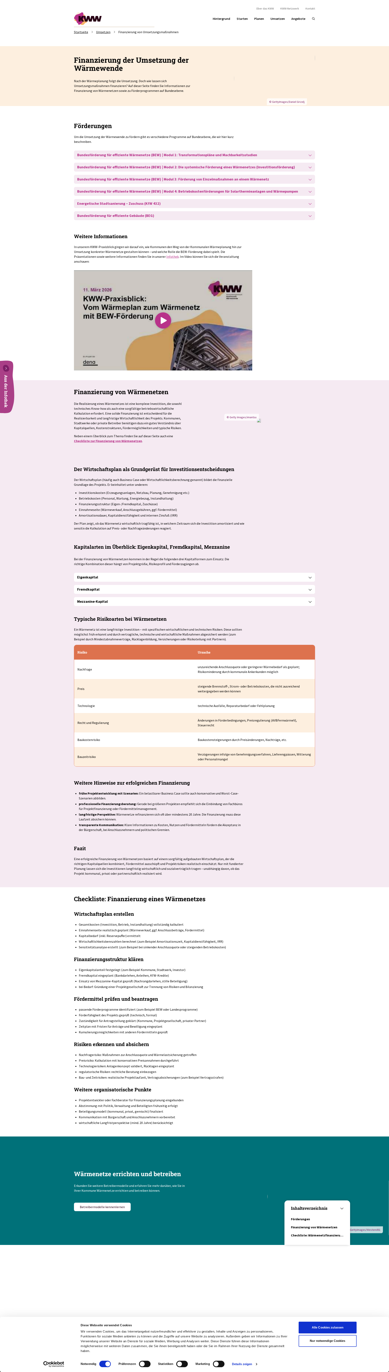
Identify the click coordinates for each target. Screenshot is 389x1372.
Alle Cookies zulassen (327, 1327)
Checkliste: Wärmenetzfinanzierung (317, 1235)
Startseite (81, 32)
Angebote (298, 19)
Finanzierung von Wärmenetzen (314, 1227)
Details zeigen (242, 1364)
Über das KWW (265, 8)
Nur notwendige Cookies (327, 1340)
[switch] (145, 1364)
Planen (259, 19)
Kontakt (310, 8)
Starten (242, 19)
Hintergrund (221, 19)
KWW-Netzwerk (289, 8)
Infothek (172, 257)
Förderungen (300, 1219)
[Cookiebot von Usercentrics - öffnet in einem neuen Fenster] (54, 1364)
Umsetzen (277, 19)
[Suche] (313, 19)
